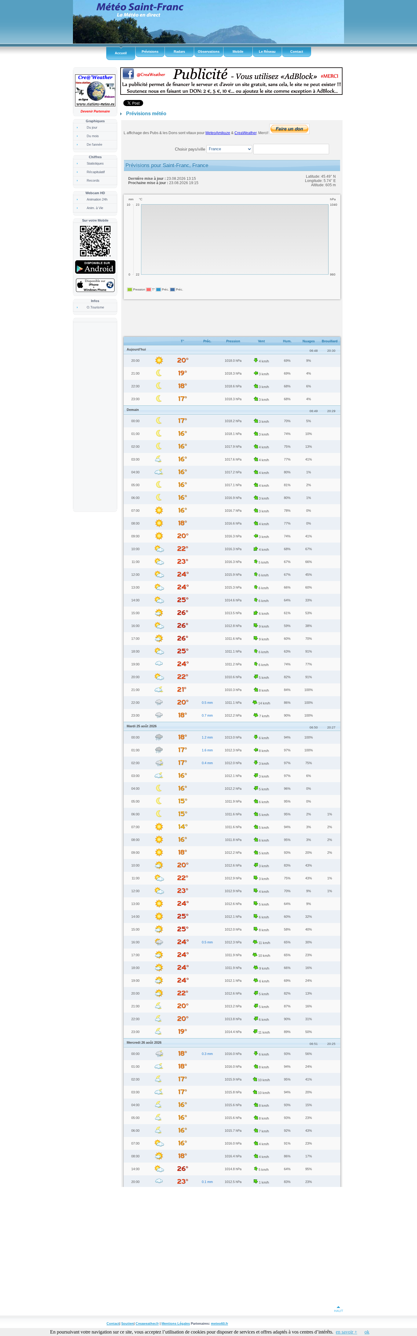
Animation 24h (97, 199)
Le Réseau (267, 51)
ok (366, 1331)
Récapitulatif (96, 172)
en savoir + (346, 1331)
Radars (179, 51)
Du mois (93, 136)
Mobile (238, 51)
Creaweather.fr (147, 1323)
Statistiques (95, 163)
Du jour (92, 127)
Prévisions (150, 51)
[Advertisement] (94, 416)
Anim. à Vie (95, 208)
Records (93, 180)
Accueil (121, 53)
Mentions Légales (175, 1323)
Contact (296, 51)
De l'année (94, 144)
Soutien (127, 1323)
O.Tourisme (95, 307)
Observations (208, 51)
